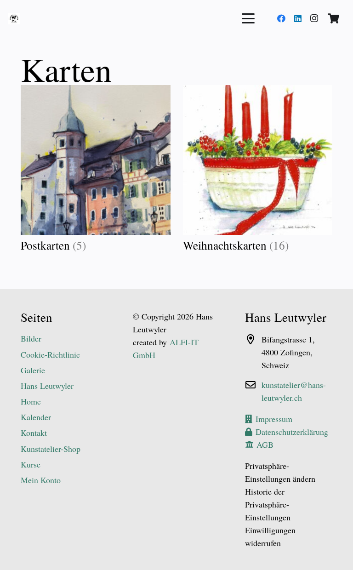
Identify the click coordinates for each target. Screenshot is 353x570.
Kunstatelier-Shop (50, 448)
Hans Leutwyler (47, 385)
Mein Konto (41, 479)
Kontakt (34, 432)
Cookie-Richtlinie (50, 354)
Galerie (33, 370)
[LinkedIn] (298, 18)
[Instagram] (314, 18)
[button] (248, 18)
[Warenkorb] (334, 18)
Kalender (36, 416)
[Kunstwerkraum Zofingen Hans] (14, 18)
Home (31, 401)
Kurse (30, 464)
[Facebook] (281, 18)
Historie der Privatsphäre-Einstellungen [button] (267, 504)
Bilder (31, 338)
